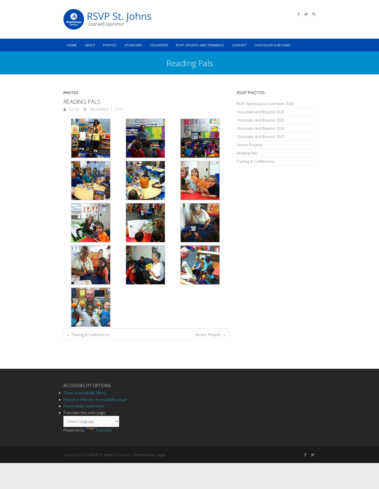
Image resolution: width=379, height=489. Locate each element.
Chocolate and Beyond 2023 (260, 136)
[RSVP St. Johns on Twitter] (306, 14)
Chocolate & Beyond (272, 45)
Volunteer (159, 45)
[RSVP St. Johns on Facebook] (298, 14)
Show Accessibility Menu (84, 392)
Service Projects (210, 334)
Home (72, 45)
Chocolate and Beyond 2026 (260, 111)
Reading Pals (247, 153)
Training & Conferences (88, 334)
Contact (239, 45)
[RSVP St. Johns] (107, 19)
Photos (110, 45)
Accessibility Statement (83, 405)
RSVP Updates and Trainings (200, 45)
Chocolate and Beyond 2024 (260, 128)
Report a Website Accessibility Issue (95, 399)
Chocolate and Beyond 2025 (260, 120)
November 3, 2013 (105, 109)
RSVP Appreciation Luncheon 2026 (265, 103)
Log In (161, 454)
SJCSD (74, 109)
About (90, 45)
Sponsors (133, 45)
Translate (104, 430)
